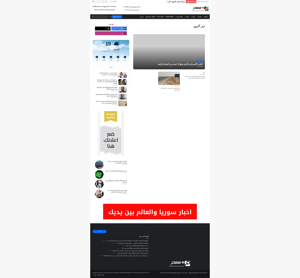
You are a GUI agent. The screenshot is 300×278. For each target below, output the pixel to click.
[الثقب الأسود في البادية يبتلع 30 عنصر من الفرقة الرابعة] (169, 51)
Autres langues (169, 16)
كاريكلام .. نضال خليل (150, 16)
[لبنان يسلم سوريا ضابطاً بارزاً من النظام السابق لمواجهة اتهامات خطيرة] (122, 96)
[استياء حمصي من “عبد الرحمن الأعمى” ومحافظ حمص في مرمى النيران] (122, 75)
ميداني (193, 16)
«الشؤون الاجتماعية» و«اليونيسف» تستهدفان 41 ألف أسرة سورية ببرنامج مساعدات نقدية (128, 240)
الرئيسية (206, 16)
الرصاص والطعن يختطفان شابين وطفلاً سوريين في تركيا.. (135, 248)
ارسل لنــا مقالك (116, 16)
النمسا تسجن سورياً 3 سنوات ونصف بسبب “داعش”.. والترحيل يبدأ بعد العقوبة (130, 250)
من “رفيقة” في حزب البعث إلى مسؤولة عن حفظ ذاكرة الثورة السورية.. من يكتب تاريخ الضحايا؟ (107, 81)
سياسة (199, 16)
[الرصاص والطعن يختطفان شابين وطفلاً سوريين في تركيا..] (99, 184)
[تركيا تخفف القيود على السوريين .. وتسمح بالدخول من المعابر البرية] (99, 164)
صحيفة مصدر (184, 272)
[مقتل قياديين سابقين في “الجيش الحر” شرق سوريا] (169, 78)
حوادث (187, 16)
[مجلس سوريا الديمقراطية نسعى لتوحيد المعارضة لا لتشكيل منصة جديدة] (204, 72)
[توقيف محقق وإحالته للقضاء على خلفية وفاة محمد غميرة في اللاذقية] (122, 89)
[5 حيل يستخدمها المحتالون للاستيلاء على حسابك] (99, 174)
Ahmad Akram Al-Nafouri (165, 272)
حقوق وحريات (179, 16)
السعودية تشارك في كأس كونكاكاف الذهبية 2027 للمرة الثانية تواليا (133, 253)
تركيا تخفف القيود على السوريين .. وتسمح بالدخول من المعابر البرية (159, 2)
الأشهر (110, 67)
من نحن (142, 16)
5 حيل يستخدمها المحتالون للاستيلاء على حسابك (116, 171)
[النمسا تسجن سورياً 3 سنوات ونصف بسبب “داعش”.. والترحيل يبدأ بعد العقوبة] (99, 194)
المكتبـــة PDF (160, 16)
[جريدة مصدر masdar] (200, 8)
